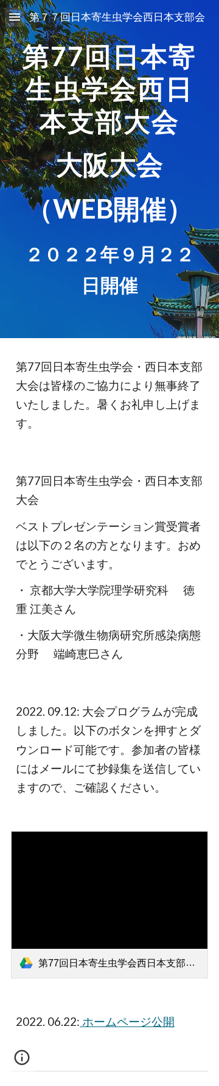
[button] (14, 16)
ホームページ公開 (127, 1021)
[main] (109, 169)
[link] (109, 905)
